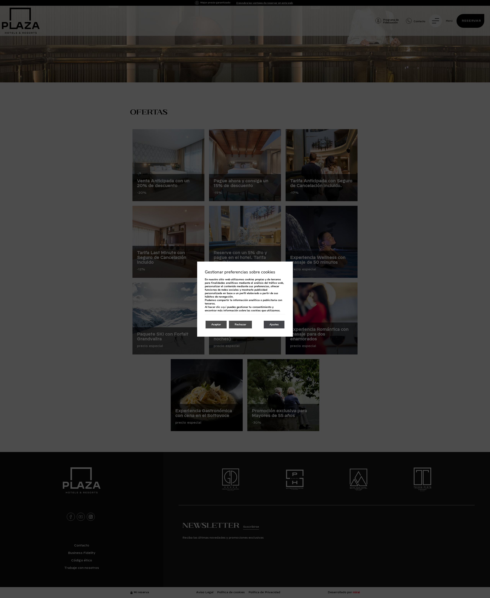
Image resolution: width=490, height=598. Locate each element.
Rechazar (240, 324)
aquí (223, 307)
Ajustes (274, 324)
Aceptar (216, 324)
